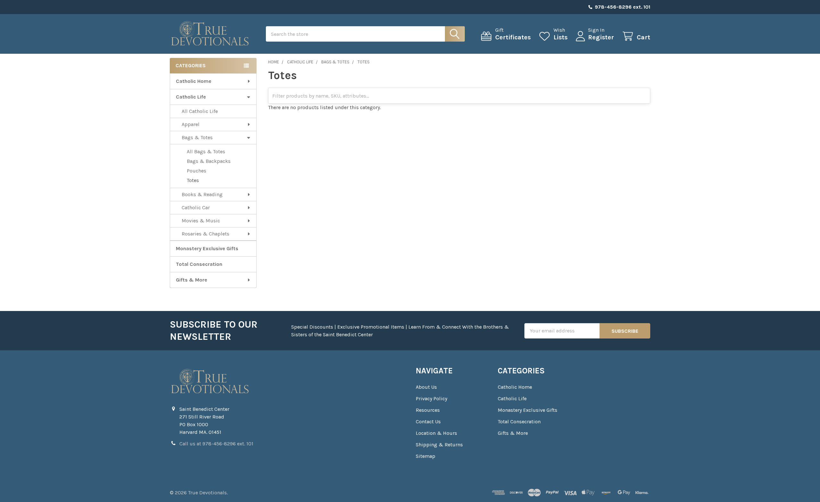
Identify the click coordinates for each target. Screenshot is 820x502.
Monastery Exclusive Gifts (207, 248)
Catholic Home (193, 81)
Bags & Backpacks (209, 161)
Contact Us (428, 421)
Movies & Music (201, 221)
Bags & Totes (197, 137)
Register (601, 37)
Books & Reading (202, 194)
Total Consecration (199, 264)
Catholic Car (196, 207)
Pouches (196, 171)
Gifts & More (191, 280)
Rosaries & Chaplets (205, 234)
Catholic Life (191, 97)
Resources (428, 410)
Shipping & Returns (439, 445)
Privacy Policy (431, 398)
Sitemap (425, 456)
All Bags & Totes (206, 151)
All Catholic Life (200, 111)
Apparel (191, 124)
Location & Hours (436, 433)
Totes (193, 180)
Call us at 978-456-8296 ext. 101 (216, 444)
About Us (426, 387)
